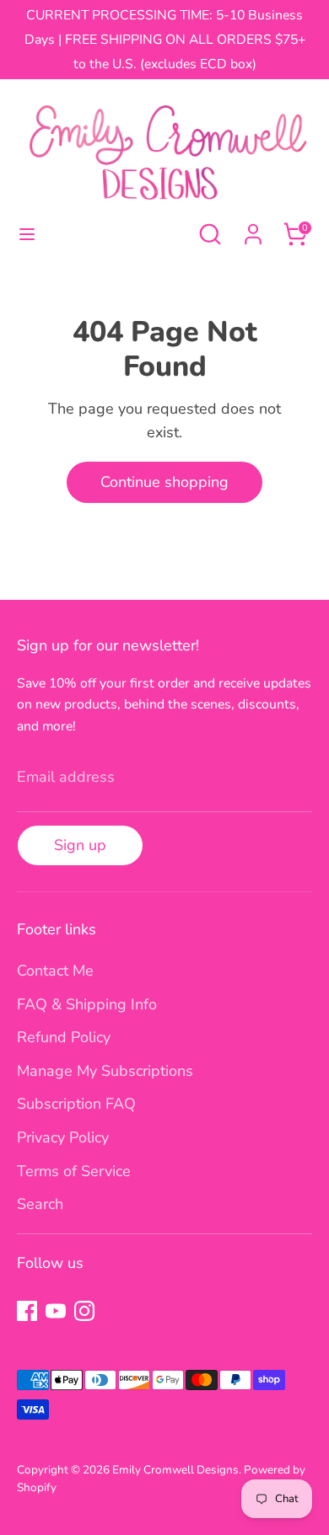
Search (40, 1204)
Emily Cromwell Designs (175, 1470)
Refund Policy (64, 1037)
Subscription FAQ (76, 1104)
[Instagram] (84, 1311)
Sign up (80, 845)
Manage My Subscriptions (105, 1071)
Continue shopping (164, 482)
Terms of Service (74, 1171)
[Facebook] (27, 1311)
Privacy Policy (63, 1137)
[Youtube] (56, 1311)
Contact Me (55, 970)
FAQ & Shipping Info (87, 1004)
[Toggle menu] (27, 234)
